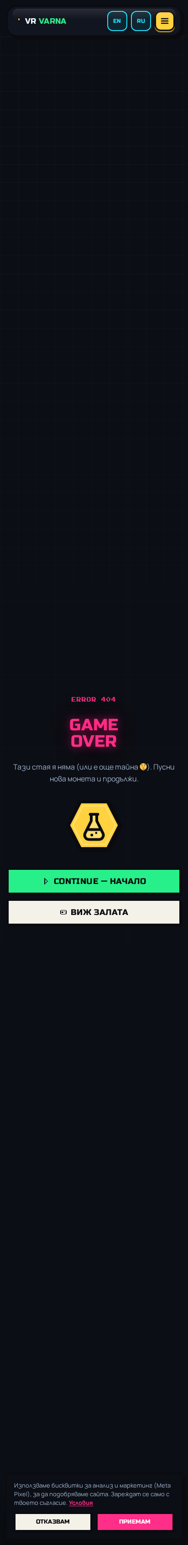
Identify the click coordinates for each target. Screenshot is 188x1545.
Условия (81, 1502)
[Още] (165, 21)
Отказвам (53, 1521)
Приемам (135, 1521)
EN (117, 21)
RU (141, 21)
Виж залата (100, 912)
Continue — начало (100, 881)
